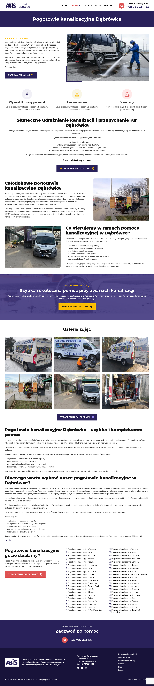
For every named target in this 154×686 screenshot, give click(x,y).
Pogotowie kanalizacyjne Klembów (125, 562)
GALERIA (88, 5)
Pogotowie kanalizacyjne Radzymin (125, 555)
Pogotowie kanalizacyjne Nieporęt (124, 565)
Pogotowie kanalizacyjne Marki (123, 552)
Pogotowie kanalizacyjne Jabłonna (125, 568)
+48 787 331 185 (137, 7)
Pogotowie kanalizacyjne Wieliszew (82, 572)
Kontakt (121, 670)
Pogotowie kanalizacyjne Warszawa (82, 549)
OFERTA (74, 5)
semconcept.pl (143, 679)
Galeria (121, 664)
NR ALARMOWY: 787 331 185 (77, 168)
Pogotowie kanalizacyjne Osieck (80, 598)
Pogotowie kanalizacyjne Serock (80, 568)
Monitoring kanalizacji (126, 660)
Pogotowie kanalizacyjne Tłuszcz (81, 559)
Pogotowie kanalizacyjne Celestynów (82, 601)
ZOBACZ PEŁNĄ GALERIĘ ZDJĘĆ (75, 417)
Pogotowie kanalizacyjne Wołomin (124, 549)
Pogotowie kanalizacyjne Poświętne (125, 559)
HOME (64, 5)
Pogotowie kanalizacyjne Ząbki (80, 552)
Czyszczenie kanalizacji (127, 654)
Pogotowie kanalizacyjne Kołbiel (124, 598)
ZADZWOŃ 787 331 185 (19, 75)
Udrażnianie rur (124, 657)
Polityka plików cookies (47, 679)
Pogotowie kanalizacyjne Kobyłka (81, 562)
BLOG (98, 5)
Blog (120, 667)
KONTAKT (109, 5)
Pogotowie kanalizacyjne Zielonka (81, 555)
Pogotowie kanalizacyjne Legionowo (82, 565)
